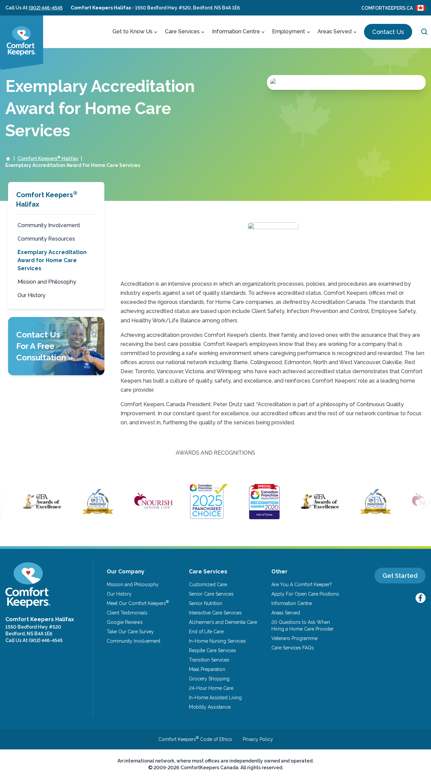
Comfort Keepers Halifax (48, 158)
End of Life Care (206, 631)
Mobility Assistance (210, 707)
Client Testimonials (127, 612)
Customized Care (208, 584)
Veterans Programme (294, 638)
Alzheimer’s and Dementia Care (223, 622)
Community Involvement (49, 225)
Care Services (182, 31)
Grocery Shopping (209, 678)
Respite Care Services (212, 650)
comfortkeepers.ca (387, 8)
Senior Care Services (211, 594)
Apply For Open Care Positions (305, 594)
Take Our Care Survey (130, 631)
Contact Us (388, 31)
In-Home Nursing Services (217, 641)
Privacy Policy (258, 739)
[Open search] (424, 31)
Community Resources (46, 239)
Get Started (400, 575)
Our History (31, 295)
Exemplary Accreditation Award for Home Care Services (52, 260)
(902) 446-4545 (46, 7)
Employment (288, 31)
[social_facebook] (421, 598)
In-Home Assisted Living (215, 697)
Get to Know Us (132, 31)
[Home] (8, 158)
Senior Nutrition (205, 603)
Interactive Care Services (215, 612)
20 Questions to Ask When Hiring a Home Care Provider (302, 625)
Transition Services (209, 660)
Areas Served (335, 31)
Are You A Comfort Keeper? (301, 584)
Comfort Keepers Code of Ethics (195, 739)
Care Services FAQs (292, 647)
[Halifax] (21, 42)
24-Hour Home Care (211, 688)
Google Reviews (125, 622)
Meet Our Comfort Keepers (138, 603)
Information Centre (236, 31)
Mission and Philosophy (47, 282)
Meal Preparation (207, 669)
